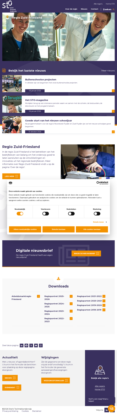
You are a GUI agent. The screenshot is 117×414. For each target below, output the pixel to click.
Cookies (25, 411)
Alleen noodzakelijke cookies (25, 229)
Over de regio (71, 9)
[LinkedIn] (21, 346)
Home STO (110, 4)
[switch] (45, 213)
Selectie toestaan (58, 229)
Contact (94, 9)
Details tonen (98, 222)
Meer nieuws (108, 70)
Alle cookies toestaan (91, 229)
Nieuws (84, 9)
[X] (31, 346)
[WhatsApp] (41, 346)
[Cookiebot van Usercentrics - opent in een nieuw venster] (98, 183)
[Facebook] (26, 346)
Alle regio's (98, 4)
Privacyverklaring (10, 411)
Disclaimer (36, 411)
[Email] (36, 346)
